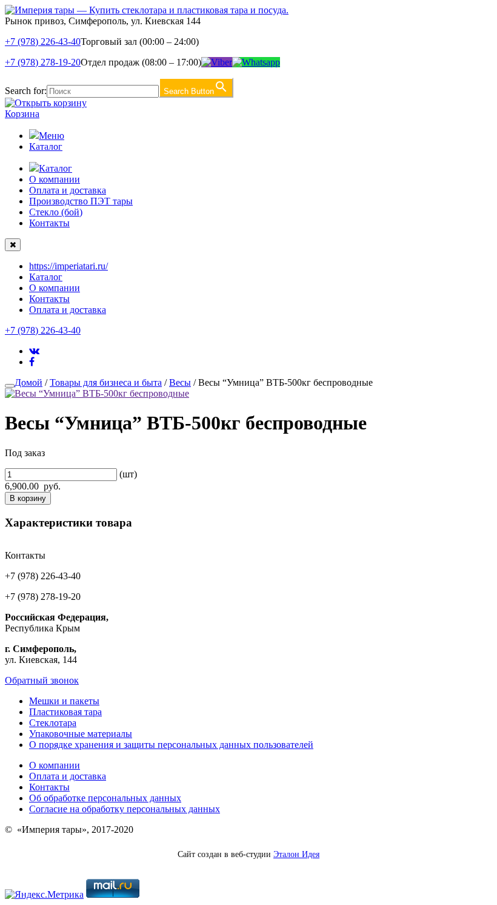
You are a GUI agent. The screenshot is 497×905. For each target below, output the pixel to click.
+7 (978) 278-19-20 (43, 62)
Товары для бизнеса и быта (106, 382)
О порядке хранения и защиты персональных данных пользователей (171, 744)
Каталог (45, 146)
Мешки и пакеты (64, 701)
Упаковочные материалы (80, 733)
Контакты (49, 223)
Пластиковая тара (65, 712)
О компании (54, 179)
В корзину (28, 498)
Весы (180, 382)
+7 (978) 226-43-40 (43, 41)
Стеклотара (52, 723)
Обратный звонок (42, 680)
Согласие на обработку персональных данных (124, 809)
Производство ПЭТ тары (81, 201)
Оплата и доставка (67, 190)
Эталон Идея (296, 854)
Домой (28, 382)
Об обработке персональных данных (105, 798)
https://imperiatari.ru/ (68, 266)
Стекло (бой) (55, 212)
